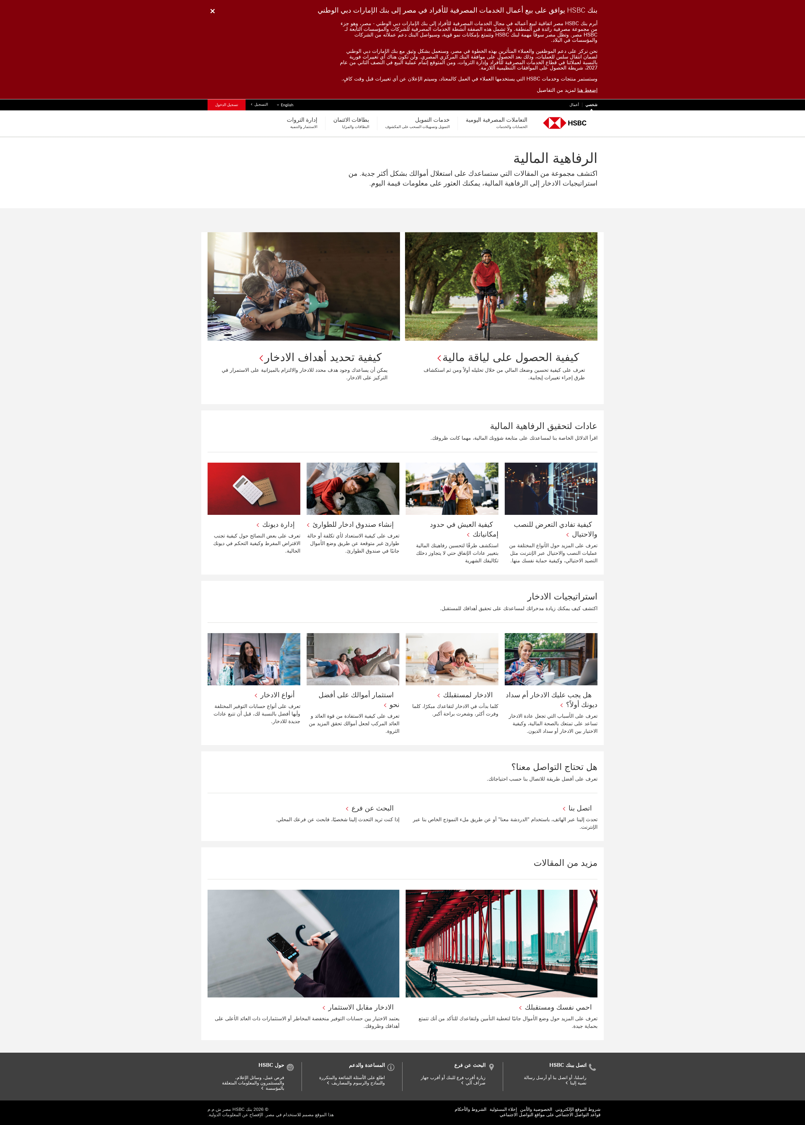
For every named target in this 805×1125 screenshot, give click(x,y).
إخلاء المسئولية (503, 1109)
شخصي (591, 105)
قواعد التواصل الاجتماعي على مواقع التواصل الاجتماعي (550, 1114)
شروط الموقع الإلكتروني (578, 1109)
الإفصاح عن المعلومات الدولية (236, 1114)
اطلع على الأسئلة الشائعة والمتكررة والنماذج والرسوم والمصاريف (352, 1080)
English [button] (284, 105)
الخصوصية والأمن (536, 1109)
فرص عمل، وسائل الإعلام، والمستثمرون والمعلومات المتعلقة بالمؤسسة (253, 1083)
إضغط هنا (587, 90)
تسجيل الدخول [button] (226, 105)
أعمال (574, 105)
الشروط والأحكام (470, 1109)
